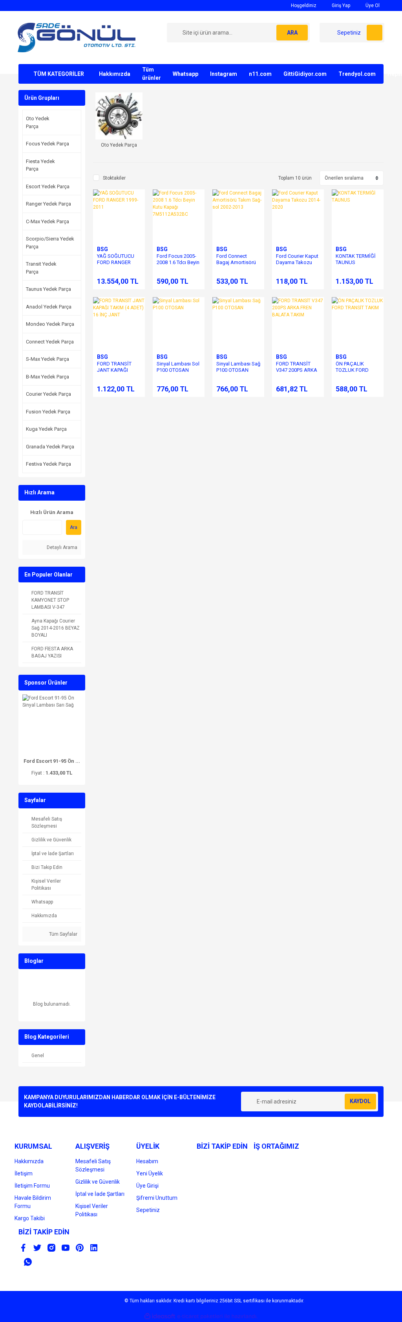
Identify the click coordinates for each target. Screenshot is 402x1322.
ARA (292, 32)
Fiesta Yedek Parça (40, 165)
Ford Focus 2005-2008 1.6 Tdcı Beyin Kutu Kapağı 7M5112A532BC (178, 265)
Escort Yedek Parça (47, 186)
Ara (73, 527)
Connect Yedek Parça (50, 342)
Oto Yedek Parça (37, 122)
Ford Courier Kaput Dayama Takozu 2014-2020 (297, 262)
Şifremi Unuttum (156, 1198)
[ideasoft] (159, 1316)
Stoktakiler (114, 178)
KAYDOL (360, 1101)
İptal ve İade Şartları (99, 1194)
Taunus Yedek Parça (48, 289)
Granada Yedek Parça (50, 447)
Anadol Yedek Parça (48, 307)
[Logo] (76, 37)
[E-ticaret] (200, 1316)
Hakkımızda (114, 74)
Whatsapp (185, 74)
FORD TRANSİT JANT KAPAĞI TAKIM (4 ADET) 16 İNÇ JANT (118, 373)
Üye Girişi (147, 1185)
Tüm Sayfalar (62, 934)
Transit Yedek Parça (41, 268)
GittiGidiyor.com (305, 74)
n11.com (260, 74)
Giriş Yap (340, 5)
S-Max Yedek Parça (47, 359)
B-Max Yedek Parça (47, 377)
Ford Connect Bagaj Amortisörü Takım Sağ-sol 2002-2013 (236, 265)
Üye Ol (372, 5)
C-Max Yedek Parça (47, 221)
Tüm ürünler (151, 73)
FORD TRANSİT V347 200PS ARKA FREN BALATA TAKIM (296, 373)
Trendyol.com (357, 74)
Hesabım (147, 1161)
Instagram (223, 74)
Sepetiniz (148, 1210)
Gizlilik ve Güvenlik (97, 1182)
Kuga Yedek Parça (46, 429)
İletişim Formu (32, 1185)
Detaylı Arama (61, 547)
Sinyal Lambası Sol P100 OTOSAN (178, 367)
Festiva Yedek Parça (48, 464)
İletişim (24, 1173)
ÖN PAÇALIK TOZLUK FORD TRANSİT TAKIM (354, 370)
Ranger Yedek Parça (48, 204)
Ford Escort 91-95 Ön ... (52, 761)
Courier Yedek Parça (48, 394)
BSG (102, 249)
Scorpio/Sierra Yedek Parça (50, 243)
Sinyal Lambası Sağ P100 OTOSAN (238, 367)
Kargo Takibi (30, 1218)
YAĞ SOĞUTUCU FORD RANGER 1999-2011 (115, 262)
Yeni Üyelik (149, 1173)
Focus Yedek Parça (47, 144)
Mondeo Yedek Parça (50, 324)
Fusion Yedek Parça (48, 412)
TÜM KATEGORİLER (58, 74)
